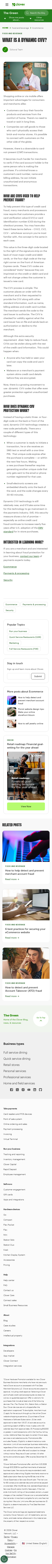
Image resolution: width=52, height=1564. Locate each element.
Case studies (9, 1325)
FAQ (5, 1285)
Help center (8, 1280)
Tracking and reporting (14, 1154)
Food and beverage (20, 28)
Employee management (14, 1174)
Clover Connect (10, 1361)
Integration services (12, 1366)
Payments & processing (16, 573)
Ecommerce (37, 28)
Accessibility (10, 1543)
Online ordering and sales (15, 1124)
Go (4, 1214)
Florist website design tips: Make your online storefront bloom (31, 712)
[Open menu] (7, 4)
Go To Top (41, 1017)
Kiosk (5, 1250)
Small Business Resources (15, 1305)
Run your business (18, 631)
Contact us (8, 1290)
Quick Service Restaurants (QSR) (25, 637)
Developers (8, 1350)
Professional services (17, 1077)
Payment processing (13, 1129)
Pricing (6, 1265)
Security (8, 580)
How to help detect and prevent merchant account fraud (31, 700)
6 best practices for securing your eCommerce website (25, 930)
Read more (12, 879)
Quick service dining (16, 1058)
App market (8, 1355)
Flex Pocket (8, 1225)
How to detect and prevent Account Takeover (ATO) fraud (23, 989)
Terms (7, 1536)
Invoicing (7, 1134)
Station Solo (8, 1240)
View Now (26, 806)
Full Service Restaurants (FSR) (23, 649)
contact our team (29, 556)
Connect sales (10, 1300)
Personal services (14, 1071)
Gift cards (8, 1194)
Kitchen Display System (14, 1255)
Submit (38, 676)
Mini (5, 1235)
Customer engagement (14, 1189)
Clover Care (8, 1295)
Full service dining (15, 1052)
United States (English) (34, 1543)
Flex (5, 1230)
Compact (7, 1219)
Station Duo (8, 1245)
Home (5, 28)
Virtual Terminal (10, 1139)
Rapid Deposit (10, 1169)
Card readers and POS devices (17, 1114)
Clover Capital (9, 1164)
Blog (5, 1320)
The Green (10, 13)
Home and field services (19, 1083)
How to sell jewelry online (30, 723)
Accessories (9, 1260)
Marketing (14, 643)
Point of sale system (12, 1119)
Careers (7, 1330)
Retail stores (11, 1064)
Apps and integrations (13, 1199)
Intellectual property (12, 1335)
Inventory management (14, 1159)
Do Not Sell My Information (11, 1553)
